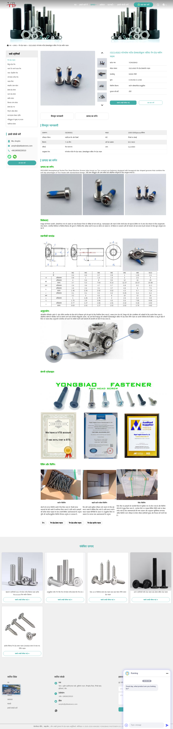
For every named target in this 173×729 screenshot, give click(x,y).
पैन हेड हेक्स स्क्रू (56, 523)
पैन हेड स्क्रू (23, 45)
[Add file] (126, 725)
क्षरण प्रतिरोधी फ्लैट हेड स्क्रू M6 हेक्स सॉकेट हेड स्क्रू (151, 592)
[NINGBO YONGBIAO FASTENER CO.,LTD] (11, 5)
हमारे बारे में (83, 5)
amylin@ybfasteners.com (21, 146)
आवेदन (102, 5)
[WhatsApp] (9, 157)
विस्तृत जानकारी (57, 116)
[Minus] (167, 673)
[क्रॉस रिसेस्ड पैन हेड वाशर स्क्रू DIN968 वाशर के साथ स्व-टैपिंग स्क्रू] (22, 625)
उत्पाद (92, 5)
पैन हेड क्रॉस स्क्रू (94, 523)
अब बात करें (144, 5)
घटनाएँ (110, 5)
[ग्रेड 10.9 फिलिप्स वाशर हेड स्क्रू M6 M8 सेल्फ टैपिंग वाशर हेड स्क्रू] (107, 571)
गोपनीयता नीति (37, 726)
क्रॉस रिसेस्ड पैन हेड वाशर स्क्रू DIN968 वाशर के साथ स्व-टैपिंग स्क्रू (22, 647)
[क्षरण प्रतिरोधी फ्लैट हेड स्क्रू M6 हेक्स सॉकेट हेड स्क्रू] (150, 571)
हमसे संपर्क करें (123, 5)
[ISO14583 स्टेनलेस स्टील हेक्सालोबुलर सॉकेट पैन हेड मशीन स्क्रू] (67, 78)
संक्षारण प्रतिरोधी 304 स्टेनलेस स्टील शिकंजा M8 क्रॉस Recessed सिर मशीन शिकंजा (22, 593)
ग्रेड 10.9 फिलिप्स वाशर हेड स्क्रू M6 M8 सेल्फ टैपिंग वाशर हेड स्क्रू (108, 593)
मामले (9, 704)
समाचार (10, 699)
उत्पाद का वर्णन (91, 116)
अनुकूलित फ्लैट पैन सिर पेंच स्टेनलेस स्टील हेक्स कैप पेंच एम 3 (65, 592)
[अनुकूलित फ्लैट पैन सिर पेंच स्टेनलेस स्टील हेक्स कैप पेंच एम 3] (65, 571)
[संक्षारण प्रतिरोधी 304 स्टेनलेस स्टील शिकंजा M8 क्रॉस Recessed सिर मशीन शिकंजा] (22, 571)
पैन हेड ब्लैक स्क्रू (75, 523)
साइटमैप (46, 726)
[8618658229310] (56, 711)
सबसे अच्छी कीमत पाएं (123, 103)
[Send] (167, 725)
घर (75, 5)
